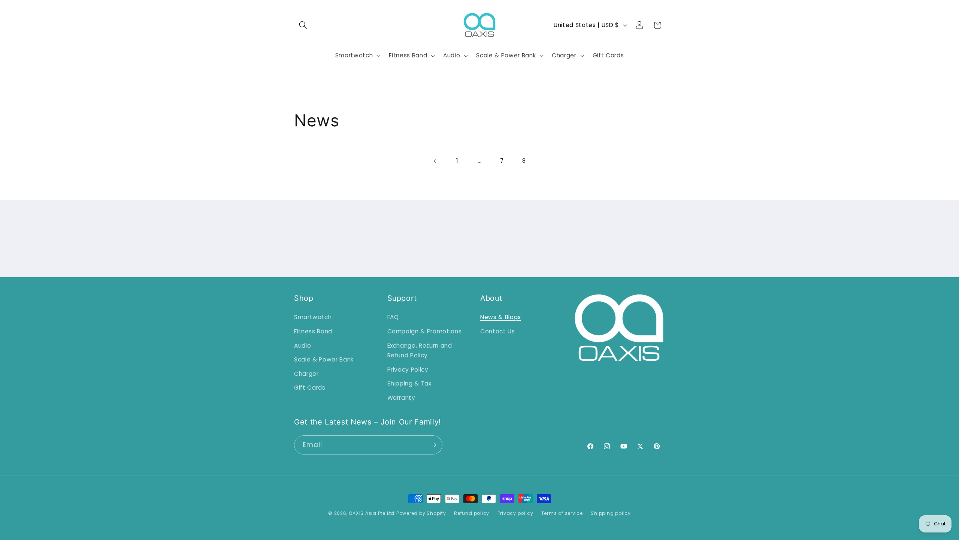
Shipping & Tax (409, 383)
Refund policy (471, 513)
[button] (303, 25)
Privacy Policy (408, 370)
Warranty (401, 398)
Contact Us (497, 331)
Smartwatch (313, 317)
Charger (306, 374)
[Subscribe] (433, 445)
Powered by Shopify (421, 513)
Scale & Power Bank (324, 359)
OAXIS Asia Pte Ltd (371, 513)
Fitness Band (313, 331)
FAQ (393, 317)
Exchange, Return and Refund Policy (419, 351)
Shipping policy (611, 513)
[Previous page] (435, 161)
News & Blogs (500, 317)
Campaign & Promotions (424, 331)
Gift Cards (310, 388)
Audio (302, 346)
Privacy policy (515, 513)
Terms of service (562, 513)
